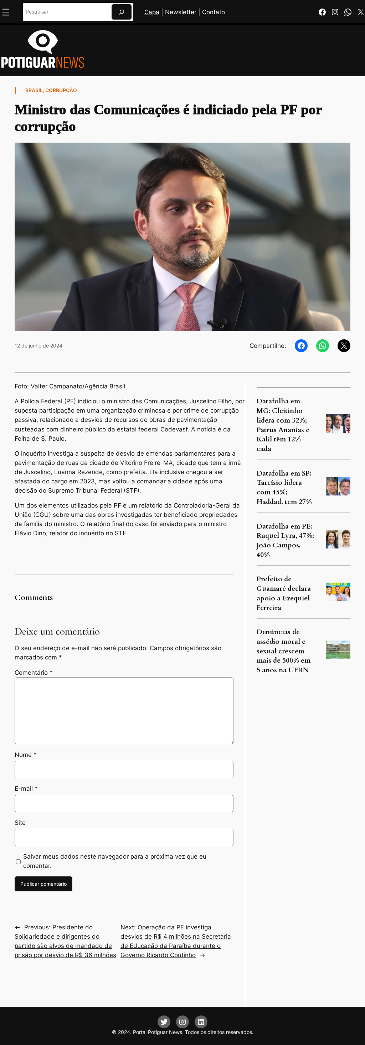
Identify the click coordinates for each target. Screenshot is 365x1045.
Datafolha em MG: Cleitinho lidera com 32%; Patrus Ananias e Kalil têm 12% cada (283, 425)
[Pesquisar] (122, 12)
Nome (26, 754)
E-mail (26, 788)
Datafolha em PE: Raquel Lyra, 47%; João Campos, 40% (285, 540)
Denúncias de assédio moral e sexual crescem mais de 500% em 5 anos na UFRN (283, 651)
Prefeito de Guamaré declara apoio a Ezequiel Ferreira (284, 593)
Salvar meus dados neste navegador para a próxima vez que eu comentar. (114, 861)
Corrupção (61, 90)
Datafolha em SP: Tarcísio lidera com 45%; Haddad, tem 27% (284, 487)
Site (20, 822)
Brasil (34, 90)
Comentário (34, 672)
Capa (151, 12)
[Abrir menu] (5, 12)
